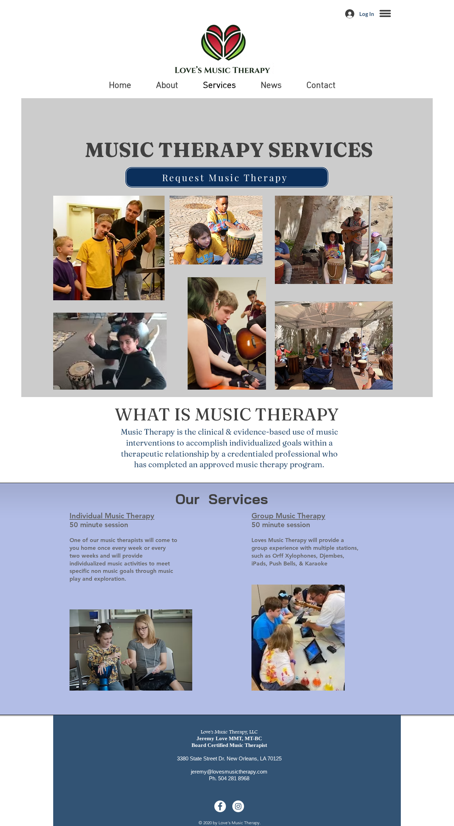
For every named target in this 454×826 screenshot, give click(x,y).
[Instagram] (238, 806)
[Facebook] (220, 806)
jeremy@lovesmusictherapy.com (229, 772)
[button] (385, 13)
